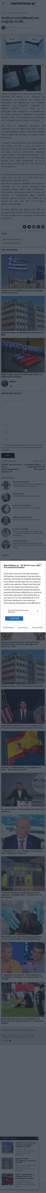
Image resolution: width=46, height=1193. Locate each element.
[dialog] (23, 596)
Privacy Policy (37, 628)
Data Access (23, 628)
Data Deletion (8, 628)
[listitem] (23, 611)
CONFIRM (14, 618)
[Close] (41, 565)
